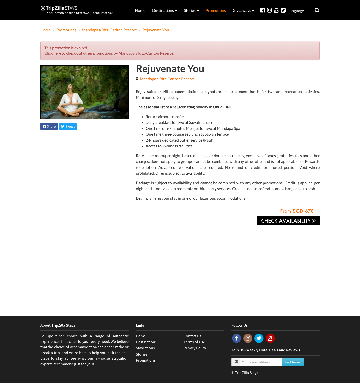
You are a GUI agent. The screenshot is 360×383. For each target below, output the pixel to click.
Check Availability (286, 220)
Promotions (216, 10)
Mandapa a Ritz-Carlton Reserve (167, 78)
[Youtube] (277, 10)
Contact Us (192, 335)
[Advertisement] (180, 267)
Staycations (145, 347)
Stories (190, 10)
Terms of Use (194, 341)
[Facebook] (263, 10)
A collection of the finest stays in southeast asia (80, 13)
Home (140, 10)
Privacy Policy (195, 347)
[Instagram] (270, 10)
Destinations (163, 10)
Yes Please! (293, 362)
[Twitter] (284, 10)
